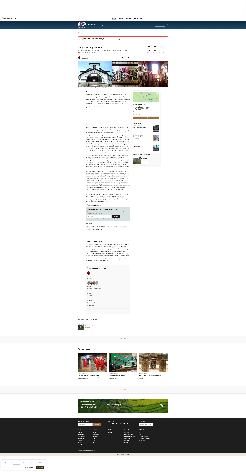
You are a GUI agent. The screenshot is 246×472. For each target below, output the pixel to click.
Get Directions (146, 117)
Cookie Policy (142, 442)
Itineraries (95, 436)
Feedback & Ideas (128, 434)
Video (94, 440)
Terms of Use (116, 218)
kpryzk (88, 288)
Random (80, 440)
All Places (80, 432)
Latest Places (81, 434)
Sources (89, 311)
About (140, 432)
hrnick (91, 288)
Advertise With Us (143, 436)
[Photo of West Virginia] (137, 160)
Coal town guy (126, 87)
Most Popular (81, 436)
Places (80, 429)
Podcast (95, 442)
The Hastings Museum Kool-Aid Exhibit (88, 375)
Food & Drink (96, 434)
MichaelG (96, 288)
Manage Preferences (29, 467)
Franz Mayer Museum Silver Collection (150, 375)
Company (141, 429)
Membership (127, 432)
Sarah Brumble (84, 58)
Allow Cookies (40, 467)
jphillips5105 (101, 288)
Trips (109, 429)
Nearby (80, 442)
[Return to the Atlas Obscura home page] (9, 18)
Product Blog (127, 438)
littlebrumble (90, 278)
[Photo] (156, 128)
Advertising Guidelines (144, 438)
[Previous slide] (78, 74)
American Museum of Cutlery (117, 375)
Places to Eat (81, 438)
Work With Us (127, 442)
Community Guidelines (129, 436)
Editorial (95, 429)
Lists (94, 438)
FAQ (140, 434)
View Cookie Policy (16, 464)
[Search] (243, 18)
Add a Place (81, 444)
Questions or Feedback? (123, 454)
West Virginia (144, 158)
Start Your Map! (160, 25)
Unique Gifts (127, 440)
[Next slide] (168, 74)
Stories (94, 432)
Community (127, 429)
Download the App (146, 424)
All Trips (110, 432)
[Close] (43, 461)
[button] (149, 47)
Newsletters (96, 444)
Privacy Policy (110, 218)
